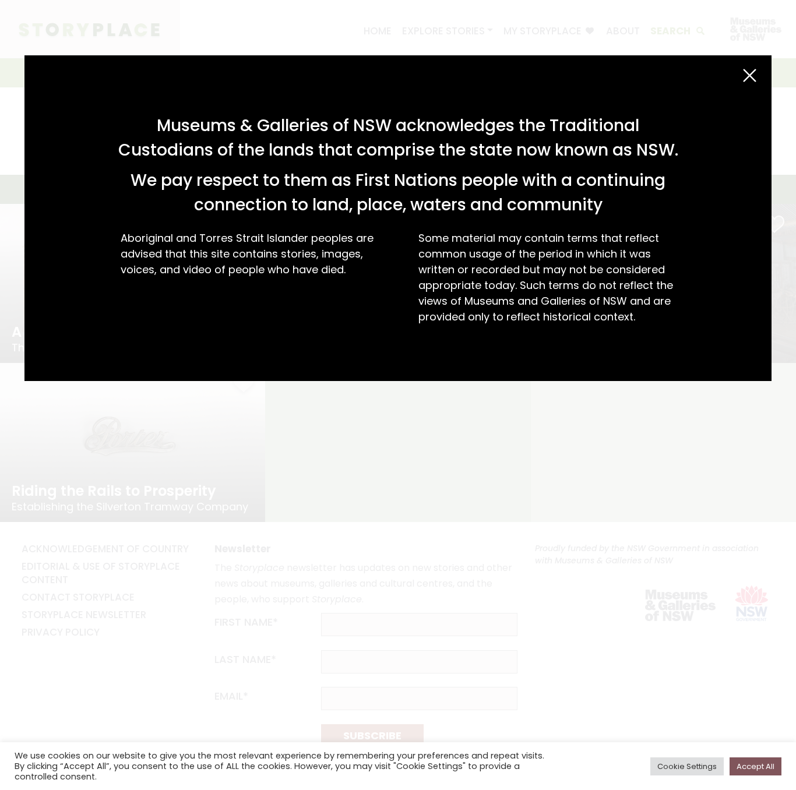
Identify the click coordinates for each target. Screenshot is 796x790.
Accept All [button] (755, 766)
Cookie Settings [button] (687, 766)
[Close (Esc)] (750, 75)
